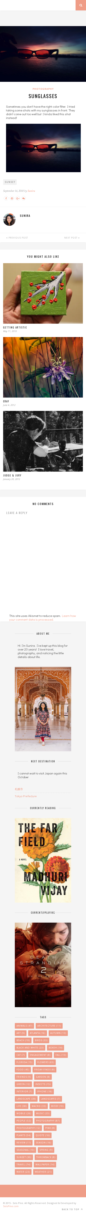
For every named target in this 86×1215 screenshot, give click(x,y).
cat (20, 1054)
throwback (45, 1157)
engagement (40, 1054)
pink (50, 1128)
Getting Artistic (15, 327)
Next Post (71, 237)
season (43, 1142)
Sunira (31, 191)
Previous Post (18, 237)
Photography (43, 88)
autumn (58, 1033)
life (21, 1106)
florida (24, 1062)
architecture (49, 1025)
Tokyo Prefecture (26, 796)
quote (43, 1135)
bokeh (55, 1047)
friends (23, 1076)
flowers (45, 1062)
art (20, 1033)
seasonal (25, 1149)
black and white (30, 1047)
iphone (44, 1091)
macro (39, 1106)
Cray (6, 401)
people (23, 1120)
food (22, 1069)
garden (43, 1076)
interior (24, 1091)
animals (24, 1025)
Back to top (71, 1209)
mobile (23, 1113)
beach (23, 1040)
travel (23, 1164)
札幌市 (19, 789)
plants (23, 1135)
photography (28, 1128)
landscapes (50, 1098)
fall (61, 1054)
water (23, 1171)
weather (43, 1171)
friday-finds (44, 1069)
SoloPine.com (11, 1206)
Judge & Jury (12, 475)
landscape (26, 1098)
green (23, 1084)
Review (23, 1142)
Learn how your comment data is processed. (42, 617)
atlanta (37, 1033)
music (42, 1113)
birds (41, 1040)
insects (43, 1084)
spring (46, 1149)
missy (57, 1106)
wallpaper (44, 1164)
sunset (10, 182)
